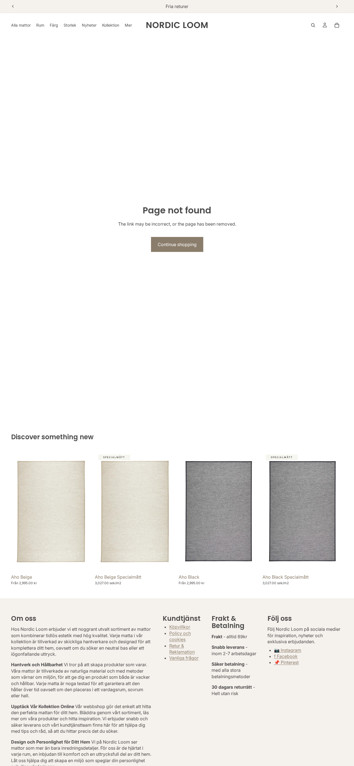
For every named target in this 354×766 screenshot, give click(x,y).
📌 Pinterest (286, 662)
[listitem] (128, 25)
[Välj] (83, 563)
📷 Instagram (287, 650)
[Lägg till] (167, 563)
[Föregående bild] (13, 6)
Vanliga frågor (184, 658)
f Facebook (286, 656)
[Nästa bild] (337, 6)
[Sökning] (313, 25)
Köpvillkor (179, 627)
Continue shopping (177, 244)
